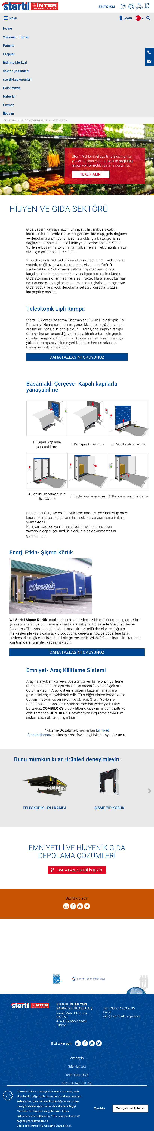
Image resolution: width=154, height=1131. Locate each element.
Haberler (9, 96)
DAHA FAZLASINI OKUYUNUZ (77, 357)
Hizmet (8, 105)
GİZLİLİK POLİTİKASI (77, 1083)
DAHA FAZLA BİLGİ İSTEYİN (79, 870)
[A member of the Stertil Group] (88, 978)
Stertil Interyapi (30, 7)
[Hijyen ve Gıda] (147, 6)
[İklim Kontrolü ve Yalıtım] (131, 6)
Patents (8, 45)
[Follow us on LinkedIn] (66, 906)
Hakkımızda (11, 88)
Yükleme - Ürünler (16, 37)
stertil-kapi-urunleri (17, 79)
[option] (77, 159)
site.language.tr (138, 18)
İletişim (8, 113)
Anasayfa (77, 1058)
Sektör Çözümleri (16, 71)
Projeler (9, 54)
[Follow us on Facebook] (73, 906)
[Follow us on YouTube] (80, 906)
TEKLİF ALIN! (91, 174)
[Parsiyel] (123, 6)
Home (7, 28)
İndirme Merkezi (15, 62)
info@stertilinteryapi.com (121, 1016)
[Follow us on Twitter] (87, 906)
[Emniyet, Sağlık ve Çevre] (139, 6)
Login (128, 18)
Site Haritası (77, 1066)
